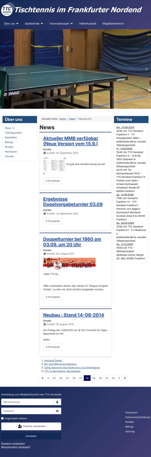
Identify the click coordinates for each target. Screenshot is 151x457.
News (8, 127)
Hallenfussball (87, 23)
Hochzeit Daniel (53, 360)
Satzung (129, 431)
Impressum (11, 151)
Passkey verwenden (34, 426)
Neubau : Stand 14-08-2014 (73, 315)
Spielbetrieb (32, 23)
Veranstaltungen (59, 23)
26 (74, 378)
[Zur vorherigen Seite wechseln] (48, 378)
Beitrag (9, 142)
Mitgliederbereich (113, 23)
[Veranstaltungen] (71, 24)
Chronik (9, 156)
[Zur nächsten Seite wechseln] (119, 378)
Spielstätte (11, 137)
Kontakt (9, 146)
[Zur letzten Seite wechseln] (125, 378)
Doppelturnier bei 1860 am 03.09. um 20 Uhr (72, 241)
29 (93, 378)
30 (100, 378)
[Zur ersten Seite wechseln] (43, 378)
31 (107, 378)
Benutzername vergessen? (15, 446)
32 (113, 378)
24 (60, 378)
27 (80, 378)
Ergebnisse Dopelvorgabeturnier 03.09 (73, 201)
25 (67, 378)
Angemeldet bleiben (16, 418)
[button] (4, 69)
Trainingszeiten (13, 132)
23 (54, 378)
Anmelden (31, 436)
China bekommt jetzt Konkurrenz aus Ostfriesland (72, 367)
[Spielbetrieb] (41, 24)
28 (87, 378)
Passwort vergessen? (13, 443)
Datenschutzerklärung (137, 417)
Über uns (9, 23)
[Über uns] (17, 24)
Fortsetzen (53, 180)
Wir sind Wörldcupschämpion (60, 364)
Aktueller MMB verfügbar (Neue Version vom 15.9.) (70, 141)
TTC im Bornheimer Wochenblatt (62, 371)
